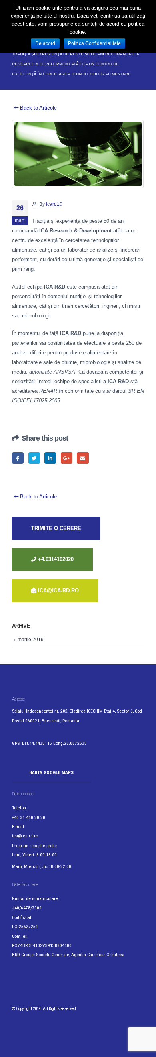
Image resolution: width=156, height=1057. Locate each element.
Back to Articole (37, 108)
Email (82, 458)
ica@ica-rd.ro (58, 590)
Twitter (34, 458)
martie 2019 (31, 639)
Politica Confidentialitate (94, 43)
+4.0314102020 (55, 559)
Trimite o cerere (56, 528)
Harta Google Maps (51, 772)
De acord (45, 43)
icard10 (54, 204)
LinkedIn (50, 458)
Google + (66, 458)
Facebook (18, 458)
